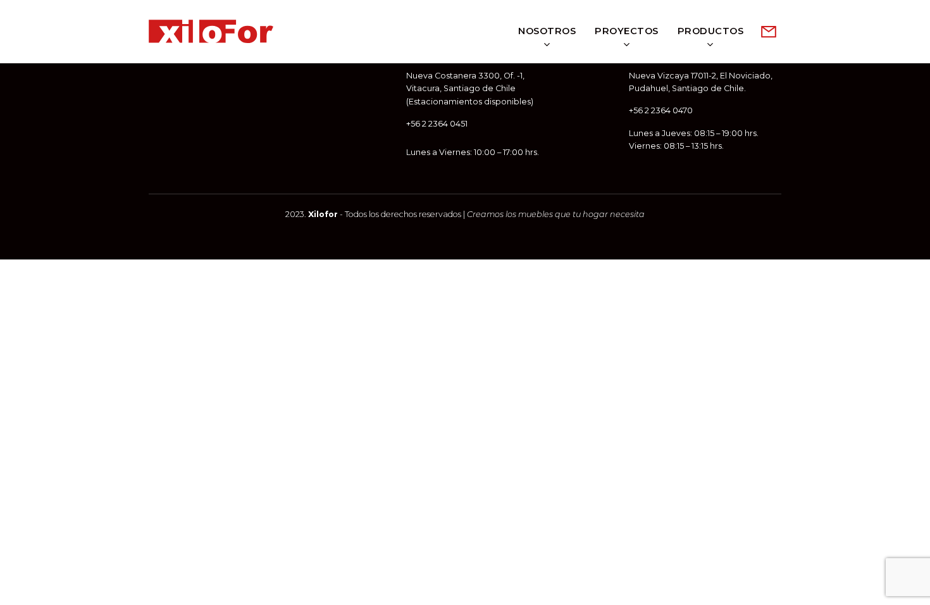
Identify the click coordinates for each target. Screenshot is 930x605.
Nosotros (547, 31)
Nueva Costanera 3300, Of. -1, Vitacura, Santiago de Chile (465, 82)
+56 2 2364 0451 (437, 123)
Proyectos (627, 31)
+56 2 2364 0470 (661, 110)
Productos (711, 31)
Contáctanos (768, 31)
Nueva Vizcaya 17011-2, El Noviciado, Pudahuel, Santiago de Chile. (700, 82)
